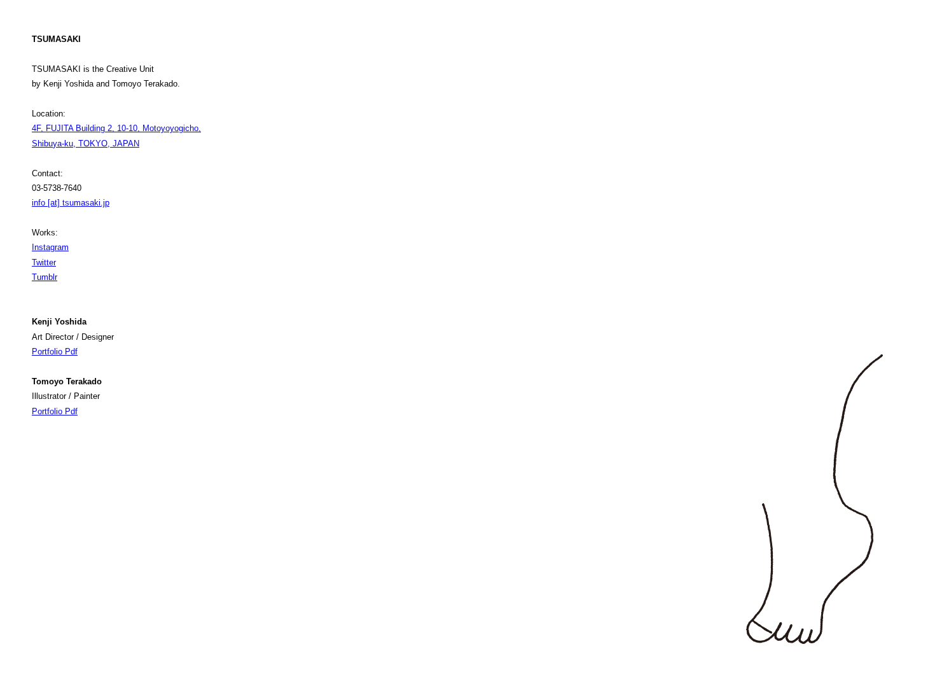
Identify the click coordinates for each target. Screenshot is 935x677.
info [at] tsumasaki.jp (70, 202)
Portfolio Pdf (55, 351)
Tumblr (44, 277)
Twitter (44, 262)
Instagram (50, 247)
